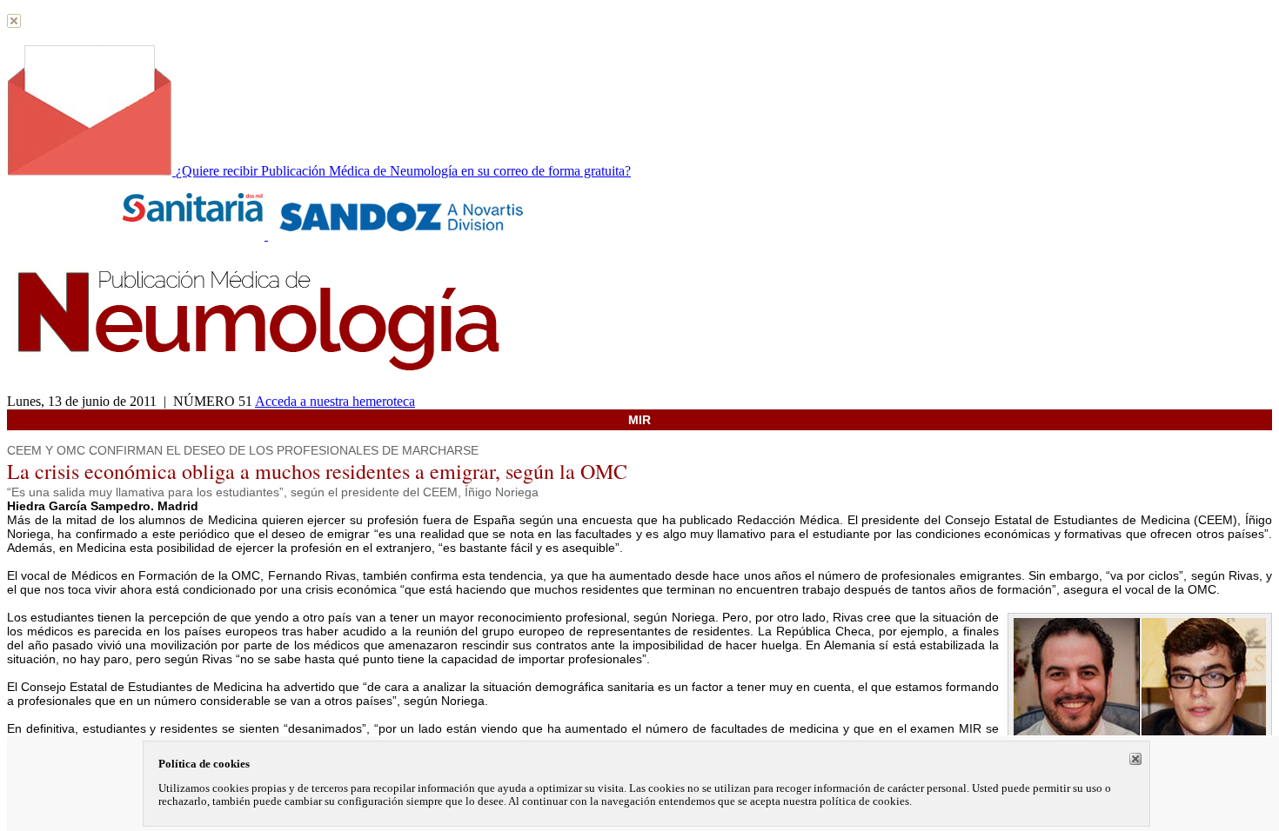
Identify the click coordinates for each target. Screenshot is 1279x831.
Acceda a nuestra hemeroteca (335, 401)
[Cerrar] (1135, 759)
